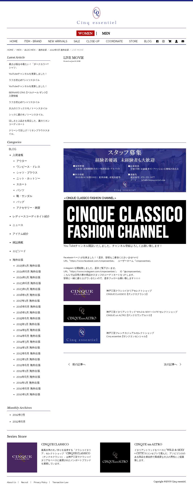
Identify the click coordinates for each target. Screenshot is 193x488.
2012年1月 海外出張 (28, 370)
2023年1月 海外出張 (28, 289)
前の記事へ (79, 364)
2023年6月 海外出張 (28, 283)
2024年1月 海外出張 (28, 277)
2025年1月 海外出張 (28, 265)
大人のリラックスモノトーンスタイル (28, 108)
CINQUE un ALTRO (148, 444)
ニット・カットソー (28, 178)
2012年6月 (19, 421)
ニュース (18, 225)
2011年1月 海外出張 (28, 382)
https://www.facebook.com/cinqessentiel (91, 261)
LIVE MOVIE (74, 58)
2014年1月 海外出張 (28, 347)
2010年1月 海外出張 (28, 394)
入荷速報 (18, 154)
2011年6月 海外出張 (28, 376)
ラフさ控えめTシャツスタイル (24, 80)
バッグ (20, 201)
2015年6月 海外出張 (28, 318)
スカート (21, 184)
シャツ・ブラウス (27, 172)
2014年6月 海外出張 (28, 335)
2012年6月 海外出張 (28, 365)
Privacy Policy (40, 482)
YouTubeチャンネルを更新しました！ (28, 73)
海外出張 (18, 259)
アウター (21, 160)
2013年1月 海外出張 (28, 359)
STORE (133, 41)
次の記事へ (170, 364)
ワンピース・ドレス (28, 166)
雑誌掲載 (18, 242)
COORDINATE (114, 41)
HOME (14, 41)
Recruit (24, 482)
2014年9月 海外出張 (28, 330)
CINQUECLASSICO (55, 444)
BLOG (148, 41)
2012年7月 (19, 414)
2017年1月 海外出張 (28, 300)
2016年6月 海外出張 (28, 306)
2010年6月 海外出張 (28, 388)
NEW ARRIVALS (57, 41)
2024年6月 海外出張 (28, 271)
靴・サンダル (24, 195)
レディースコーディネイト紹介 (31, 216)
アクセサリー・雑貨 (28, 207)
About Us (11, 482)
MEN (106, 33)
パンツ (20, 190)
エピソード (19, 251)
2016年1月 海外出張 (28, 312)
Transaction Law (60, 482)
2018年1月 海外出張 (28, 294)
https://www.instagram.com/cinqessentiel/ (93, 271)
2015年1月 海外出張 (28, 324)
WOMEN (85, 33)
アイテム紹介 (20, 233)
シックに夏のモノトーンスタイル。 (27, 114)
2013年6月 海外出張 (28, 353)
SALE (77, 41)
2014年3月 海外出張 (28, 341)
